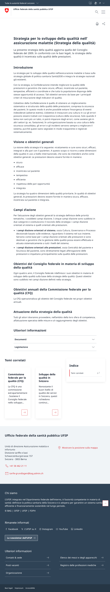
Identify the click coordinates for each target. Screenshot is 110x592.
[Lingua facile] (90, 3)
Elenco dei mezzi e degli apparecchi (78, 557)
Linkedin (78, 529)
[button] (105, 503)
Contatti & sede (14, 557)
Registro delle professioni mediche (78, 565)
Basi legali (9, 588)
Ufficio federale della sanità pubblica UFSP (33, 9)
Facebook (13, 529)
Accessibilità (30, 588)
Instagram (47, 529)
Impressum (19, 588)
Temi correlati (77, 373)
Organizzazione (14, 572)
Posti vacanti (12, 565)
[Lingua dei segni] (96, 3)
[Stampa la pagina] (97, 24)
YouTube (63, 529)
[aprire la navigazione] (103, 12)
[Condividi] (103, 24)
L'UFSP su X (30, 529)
